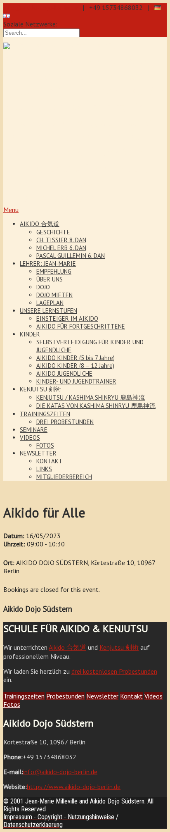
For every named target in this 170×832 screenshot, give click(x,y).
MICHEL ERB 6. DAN (61, 248)
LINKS (44, 469)
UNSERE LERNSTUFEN (48, 311)
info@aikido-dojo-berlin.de (40, 7)
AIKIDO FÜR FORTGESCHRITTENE (80, 326)
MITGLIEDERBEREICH (64, 477)
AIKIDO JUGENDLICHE (64, 373)
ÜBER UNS (49, 279)
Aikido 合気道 (67, 647)
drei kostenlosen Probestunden (114, 671)
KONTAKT (49, 461)
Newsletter (102, 696)
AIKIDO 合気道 (39, 224)
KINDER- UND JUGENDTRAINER (76, 381)
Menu (11, 209)
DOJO (43, 287)
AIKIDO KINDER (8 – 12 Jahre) (75, 366)
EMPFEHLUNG (53, 271)
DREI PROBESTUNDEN (65, 422)
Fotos (11, 704)
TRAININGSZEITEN (45, 414)
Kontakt (131, 696)
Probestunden (65, 696)
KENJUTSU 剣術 (40, 389)
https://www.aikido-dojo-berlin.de (73, 786)
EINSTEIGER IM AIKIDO (67, 318)
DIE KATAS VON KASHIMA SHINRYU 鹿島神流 (96, 406)
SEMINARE (33, 430)
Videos (153, 696)
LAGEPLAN (50, 303)
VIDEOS (30, 437)
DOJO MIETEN (54, 295)
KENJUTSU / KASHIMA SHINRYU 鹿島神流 (90, 397)
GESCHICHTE (53, 232)
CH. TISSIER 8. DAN (61, 240)
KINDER (30, 334)
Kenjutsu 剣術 (119, 647)
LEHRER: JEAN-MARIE (48, 263)
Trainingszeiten (24, 696)
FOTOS (45, 445)
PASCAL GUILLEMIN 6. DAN (70, 256)
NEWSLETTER (38, 453)
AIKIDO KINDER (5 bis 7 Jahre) (75, 358)
